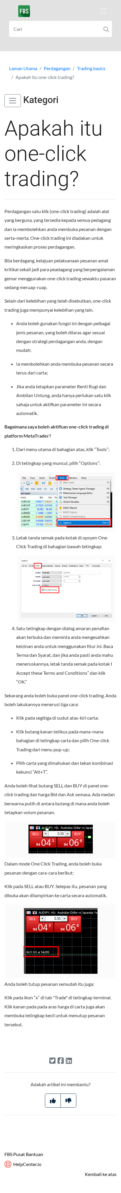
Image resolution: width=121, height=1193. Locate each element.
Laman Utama (23, 68)
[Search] (106, 29)
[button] (12, 100)
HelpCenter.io (26, 1164)
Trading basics (91, 68)
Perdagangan (57, 68)
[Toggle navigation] (103, 11)
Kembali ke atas (101, 1174)
